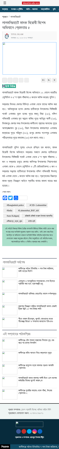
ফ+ (43, 80)
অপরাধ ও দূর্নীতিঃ (17, 9)
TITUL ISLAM (17, 34)
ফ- (49, 80)
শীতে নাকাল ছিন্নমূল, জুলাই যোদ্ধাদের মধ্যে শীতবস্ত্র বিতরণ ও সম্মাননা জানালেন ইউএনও (35, 320)
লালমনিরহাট (15, 16)
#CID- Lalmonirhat (38, 205)
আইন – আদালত (32, 9)
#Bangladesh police (15, 205)
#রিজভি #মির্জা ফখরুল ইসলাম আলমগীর (38, 216)
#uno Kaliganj (13, 216)
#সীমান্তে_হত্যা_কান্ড (14, 221)
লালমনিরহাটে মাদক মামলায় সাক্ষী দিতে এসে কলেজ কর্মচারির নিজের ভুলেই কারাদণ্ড (37, 379)
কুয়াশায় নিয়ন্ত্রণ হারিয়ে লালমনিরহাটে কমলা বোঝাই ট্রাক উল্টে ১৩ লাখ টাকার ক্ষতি (37, 307)
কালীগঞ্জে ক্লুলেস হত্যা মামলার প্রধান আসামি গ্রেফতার (36, 366)
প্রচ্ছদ (5, 16)
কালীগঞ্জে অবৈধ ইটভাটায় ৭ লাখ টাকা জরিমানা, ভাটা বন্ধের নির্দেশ (36, 269)
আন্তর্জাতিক (45, 9)
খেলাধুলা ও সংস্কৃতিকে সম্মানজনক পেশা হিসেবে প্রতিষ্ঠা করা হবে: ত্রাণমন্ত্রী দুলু (36, 282)
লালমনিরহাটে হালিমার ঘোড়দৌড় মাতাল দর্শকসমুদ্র (37, 293)
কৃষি (54, 9)
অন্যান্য (5, 9)
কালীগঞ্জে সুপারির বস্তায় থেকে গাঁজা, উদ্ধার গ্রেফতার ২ (35, 391)
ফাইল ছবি (31, 221)
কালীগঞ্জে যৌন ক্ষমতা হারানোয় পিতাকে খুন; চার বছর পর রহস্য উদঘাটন (36, 341)
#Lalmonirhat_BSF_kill (28, 210)
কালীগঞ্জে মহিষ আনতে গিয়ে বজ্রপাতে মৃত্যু (35, 352)
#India (9, 210)
